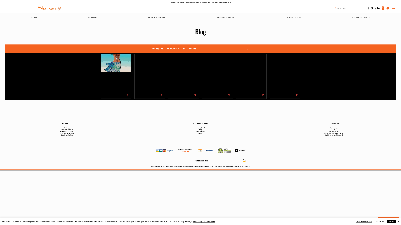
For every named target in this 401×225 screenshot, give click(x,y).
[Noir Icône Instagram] (375, 8)
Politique (334, 135)
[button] (383, 8)
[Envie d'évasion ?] (116, 63)
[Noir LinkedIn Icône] (378, 8)
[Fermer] (398, 221)
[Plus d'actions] (128, 76)
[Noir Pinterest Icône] (372, 8)
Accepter (391, 222)
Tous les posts (157, 49)
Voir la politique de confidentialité (204, 222)
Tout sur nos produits (176, 49)
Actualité (192, 49)
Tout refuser (380, 222)
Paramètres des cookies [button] (364, 222)
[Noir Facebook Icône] (368, 8)
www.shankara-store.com (157, 166)
